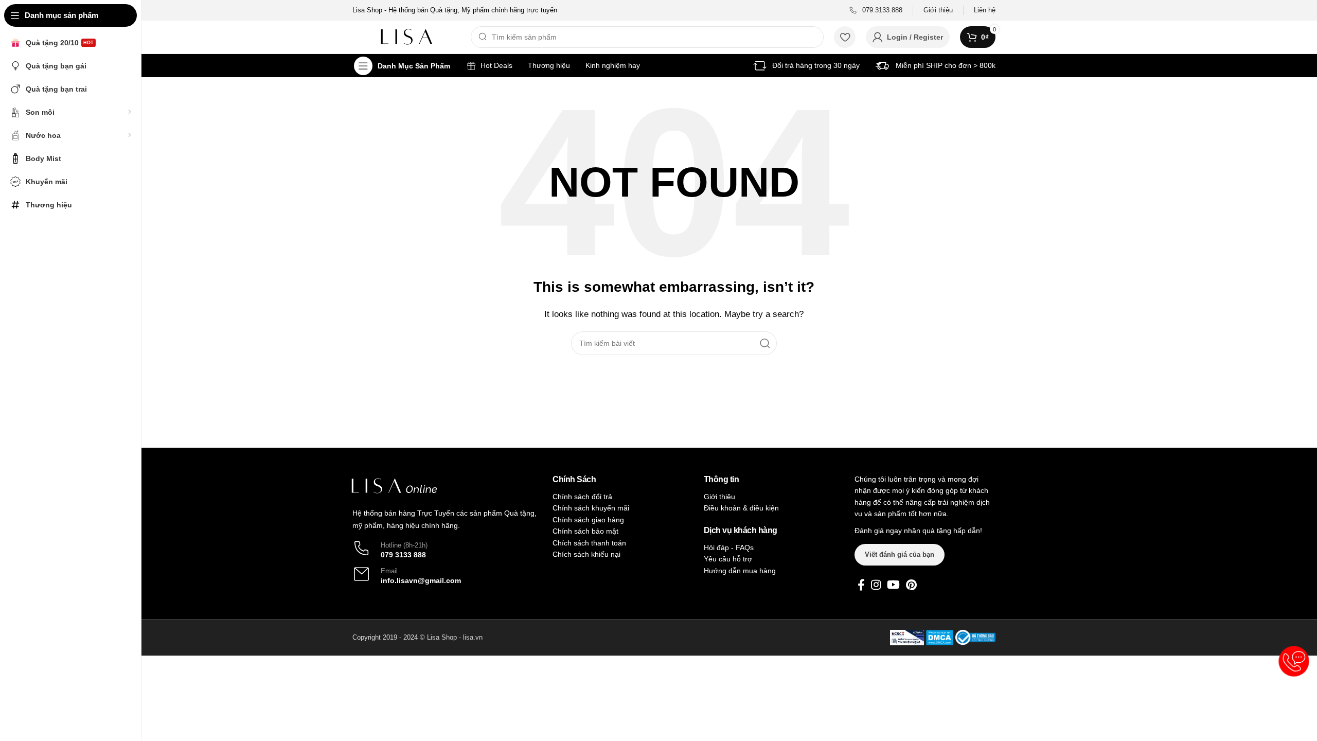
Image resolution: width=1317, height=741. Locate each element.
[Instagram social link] (876, 584)
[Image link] (394, 485)
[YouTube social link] (893, 584)
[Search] (765, 343)
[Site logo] (406, 36)
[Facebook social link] (861, 584)
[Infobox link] (875, 10)
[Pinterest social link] (911, 584)
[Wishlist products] (845, 37)
